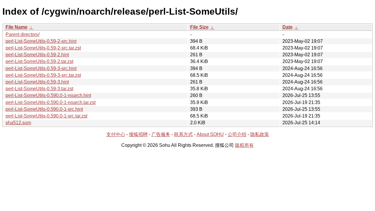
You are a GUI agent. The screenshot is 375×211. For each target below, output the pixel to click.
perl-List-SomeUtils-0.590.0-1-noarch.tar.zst (51, 102)
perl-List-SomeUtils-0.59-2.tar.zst (39, 61)
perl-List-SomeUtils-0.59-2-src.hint (41, 41)
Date (287, 27)
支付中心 (115, 134)
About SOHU (210, 134)
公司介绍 (237, 134)
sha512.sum (18, 122)
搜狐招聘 (138, 134)
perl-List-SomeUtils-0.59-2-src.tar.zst (43, 47)
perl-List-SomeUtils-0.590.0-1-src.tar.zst (46, 115)
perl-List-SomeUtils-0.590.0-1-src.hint (44, 109)
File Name (17, 27)
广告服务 (160, 134)
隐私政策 (259, 134)
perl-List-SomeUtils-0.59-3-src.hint (41, 68)
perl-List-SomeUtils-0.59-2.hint (37, 54)
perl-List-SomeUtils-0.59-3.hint (37, 81)
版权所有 (244, 145)
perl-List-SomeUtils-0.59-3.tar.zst (39, 88)
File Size (199, 27)
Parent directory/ (23, 34)
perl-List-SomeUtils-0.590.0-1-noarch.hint (48, 95)
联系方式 (183, 134)
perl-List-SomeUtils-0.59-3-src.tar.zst (43, 75)
